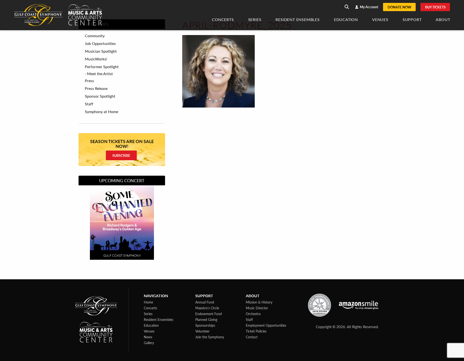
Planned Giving (206, 319)
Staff (89, 104)
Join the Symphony (209, 337)
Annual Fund (204, 302)
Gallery (149, 342)
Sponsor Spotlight (100, 96)
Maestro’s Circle (207, 308)
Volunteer (202, 331)
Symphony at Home (101, 112)
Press (89, 81)
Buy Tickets (435, 7)
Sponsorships (205, 325)
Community (95, 36)
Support (412, 20)
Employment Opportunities (266, 325)
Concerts (223, 20)
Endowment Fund (208, 313)
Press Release (96, 88)
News (148, 337)
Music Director (257, 308)
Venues (380, 20)
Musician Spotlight (101, 51)
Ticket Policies (256, 331)
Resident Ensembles (297, 20)
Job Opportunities (100, 43)
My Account (368, 6)
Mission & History (259, 302)
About (443, 20)
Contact (252, 337)
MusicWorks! (96, 59)
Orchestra (253, 313)
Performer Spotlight (102, 67)
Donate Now (399, 7)
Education (346, 20)
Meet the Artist (100, 73)
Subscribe (121, 155)
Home (148, 302)
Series (254, 20)
